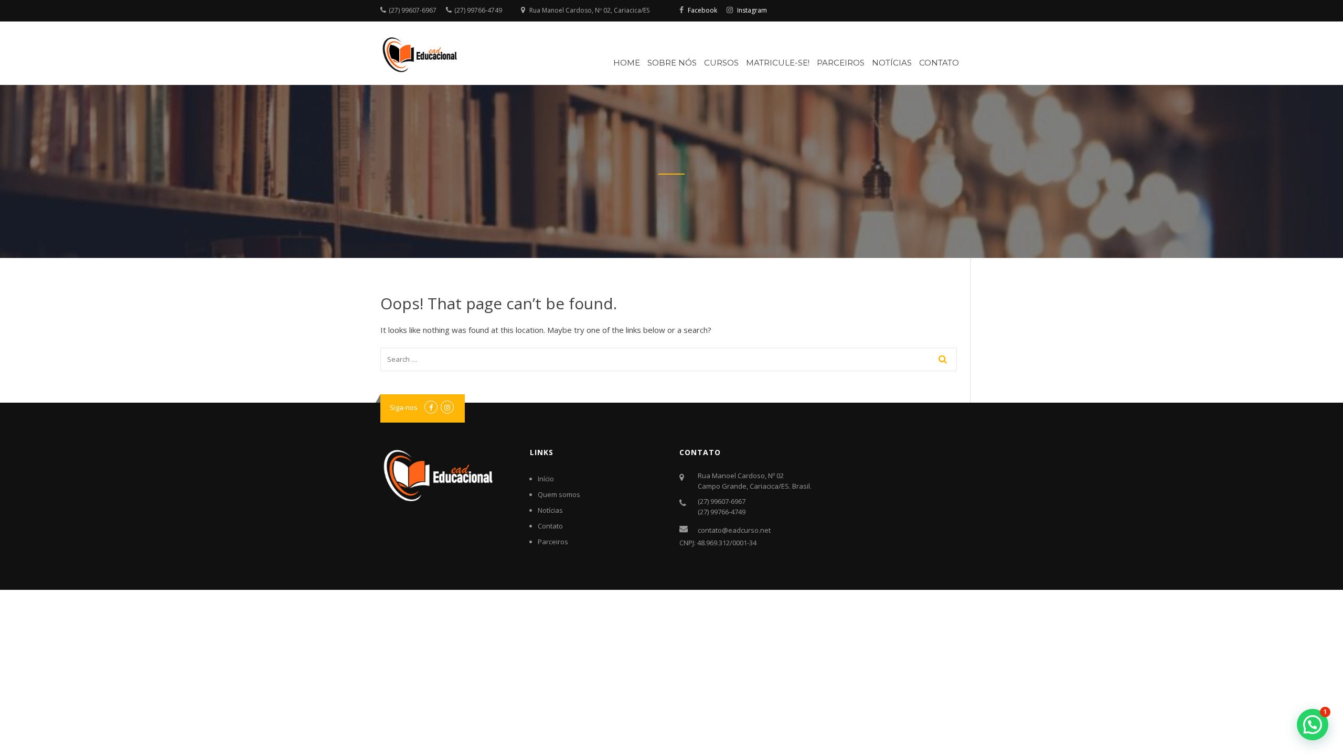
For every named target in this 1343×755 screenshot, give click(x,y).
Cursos (721, 63)
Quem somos (559, 494)
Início (546, 478)
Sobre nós (672, 63)
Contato (939, 63)
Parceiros (841, 63)
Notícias (892, 63)
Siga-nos (404, 407)
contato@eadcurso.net (734, 530)
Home (626, 63)
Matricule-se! (777, 63)
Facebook (702, 10)
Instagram (752, 10)
